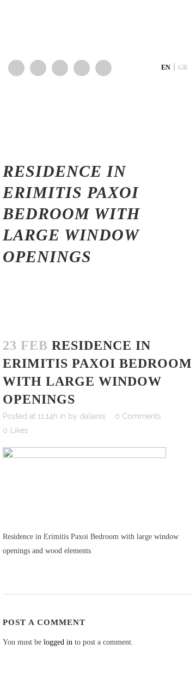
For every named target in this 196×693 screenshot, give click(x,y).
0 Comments (138, 416)
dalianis (92, 416)
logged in (58, 642)
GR (183, 67)
